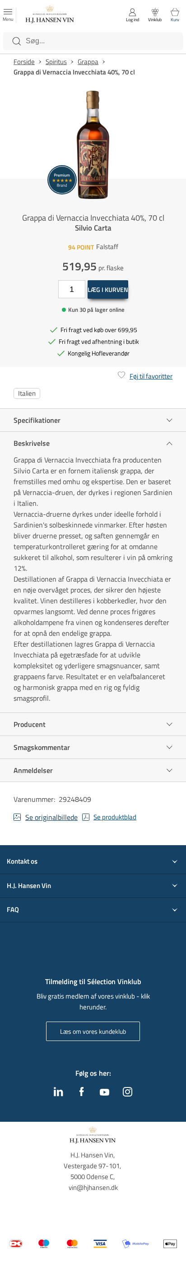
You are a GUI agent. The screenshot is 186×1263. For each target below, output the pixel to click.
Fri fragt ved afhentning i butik (99, 341)
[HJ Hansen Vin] (50, 15)
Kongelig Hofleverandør (99, 353)
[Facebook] (81, 1093)
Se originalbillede (51, 817)
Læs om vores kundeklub (93, 1031)
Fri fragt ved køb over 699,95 (98, 329)
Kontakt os (22, 861)
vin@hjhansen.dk (93, 1187)
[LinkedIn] (58, 1093)
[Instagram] (127, 1093)
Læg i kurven (108, 289)
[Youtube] (104, 1092)
